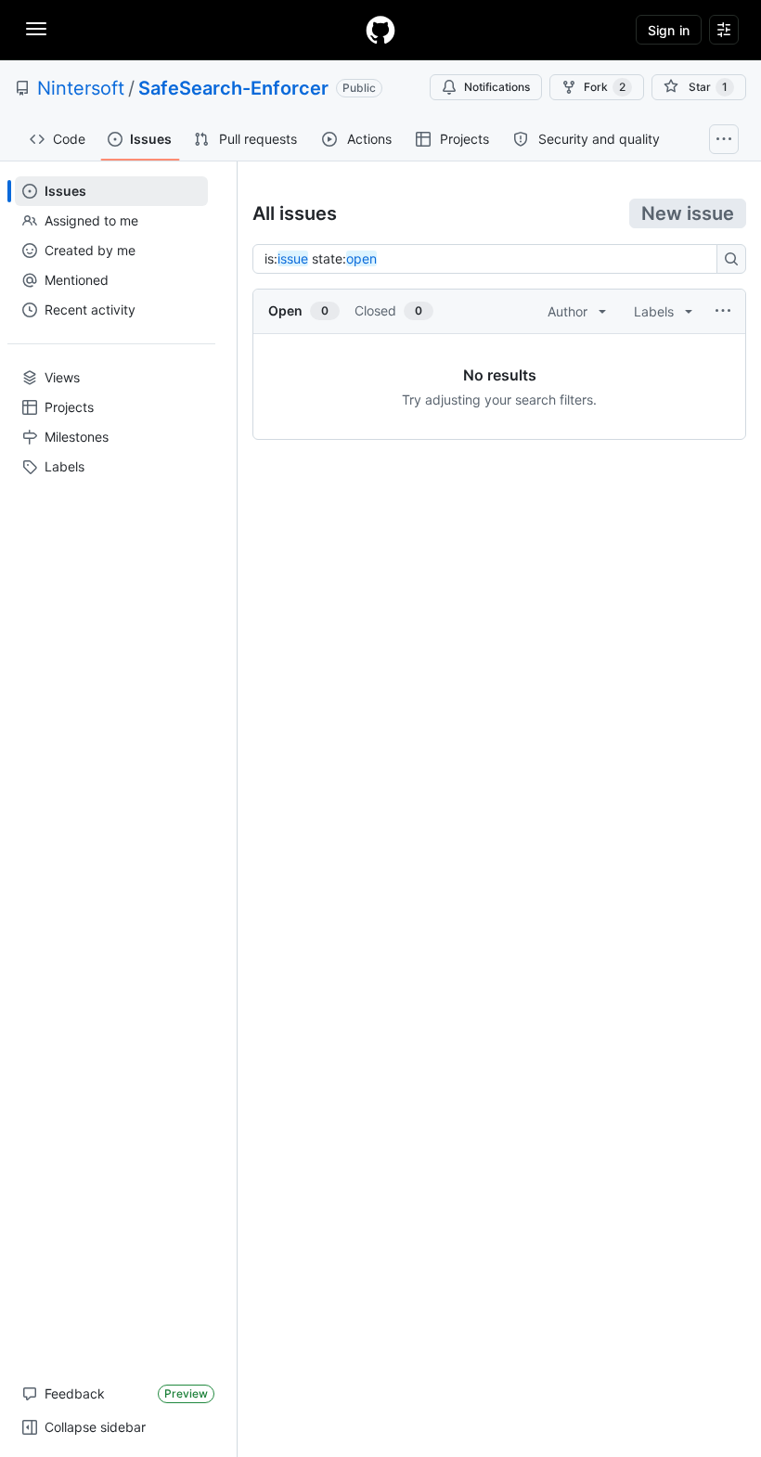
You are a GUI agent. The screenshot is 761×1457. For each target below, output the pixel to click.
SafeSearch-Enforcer (233, 88)
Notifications (497, 87)
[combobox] (490, 259)
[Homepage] (380, 30)
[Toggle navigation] (36, 29)
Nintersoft (80, 88)
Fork (605, 87)
